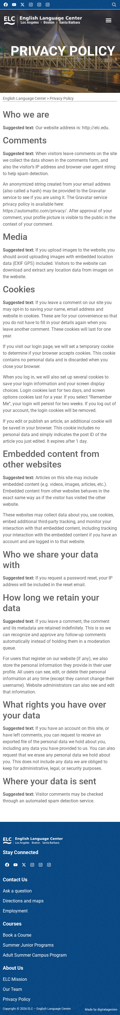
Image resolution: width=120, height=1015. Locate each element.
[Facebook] (5, 5)
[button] (114, 4)
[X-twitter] (22, 5)
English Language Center (24, 98)
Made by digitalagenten (101, 1009)
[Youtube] (14, 5)
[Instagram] (31, 5)
